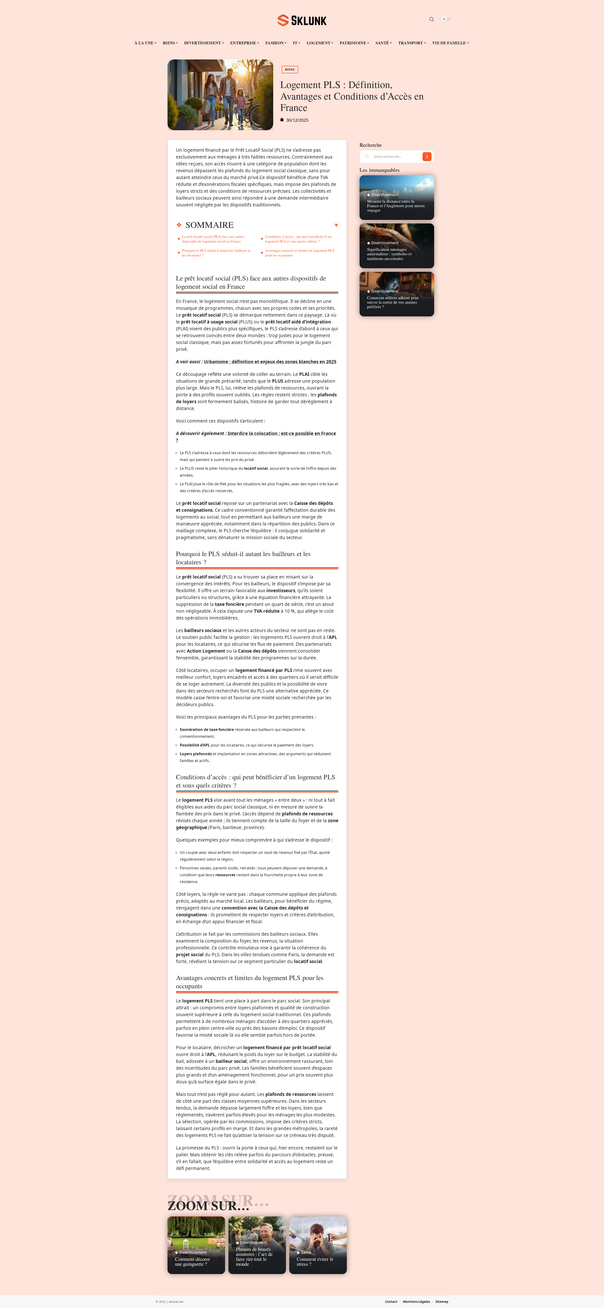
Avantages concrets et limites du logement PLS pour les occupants (299, 252)
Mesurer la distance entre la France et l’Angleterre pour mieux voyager (396, 205)
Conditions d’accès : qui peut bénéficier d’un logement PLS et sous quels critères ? (298, 238)
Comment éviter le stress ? (315, 1261)
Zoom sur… (209, 1205)
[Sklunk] (302, 19)
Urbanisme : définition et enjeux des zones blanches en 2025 (270, 362)
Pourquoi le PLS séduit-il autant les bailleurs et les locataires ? (216, 252)
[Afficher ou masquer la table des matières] (286, 225)
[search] (431, 19)
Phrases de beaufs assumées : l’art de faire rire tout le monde (254, 1256)
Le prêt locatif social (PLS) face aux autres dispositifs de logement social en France (213, 238)
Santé (306, 1252)
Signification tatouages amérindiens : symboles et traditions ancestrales (389, 253)
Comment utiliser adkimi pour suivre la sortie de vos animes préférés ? (393, 302)
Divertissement (192, 1252)
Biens (290, 69)
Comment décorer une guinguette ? (192, 1261)
